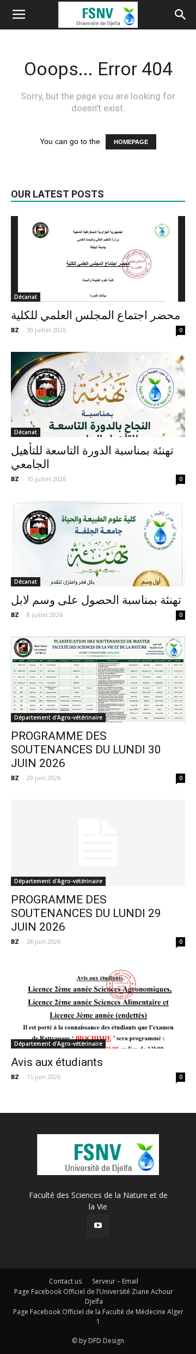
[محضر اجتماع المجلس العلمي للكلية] (98, 259)
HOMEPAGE (131, 142)
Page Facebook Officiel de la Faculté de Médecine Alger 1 (98, 1316)
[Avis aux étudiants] (98, 1006)
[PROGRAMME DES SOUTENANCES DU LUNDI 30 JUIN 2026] (98, 679)
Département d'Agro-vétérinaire (58, 717)
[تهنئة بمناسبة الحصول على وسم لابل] (98, 543)
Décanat (25, 297)
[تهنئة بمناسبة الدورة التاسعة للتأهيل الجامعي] (98, 395)
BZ (15, 330)
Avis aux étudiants (57, 1062)
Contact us (65, 1281)
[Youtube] (98, 1226)
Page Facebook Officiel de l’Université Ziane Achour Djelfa (93, 1296)
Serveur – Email (115, 1281)
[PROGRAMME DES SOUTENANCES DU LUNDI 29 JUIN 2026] (98, 843)
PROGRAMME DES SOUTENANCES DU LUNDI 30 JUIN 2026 (86, 749)
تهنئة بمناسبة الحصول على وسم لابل (96, 600)
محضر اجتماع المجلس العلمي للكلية (95, 315)
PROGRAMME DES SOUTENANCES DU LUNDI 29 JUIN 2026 (86, 913)
